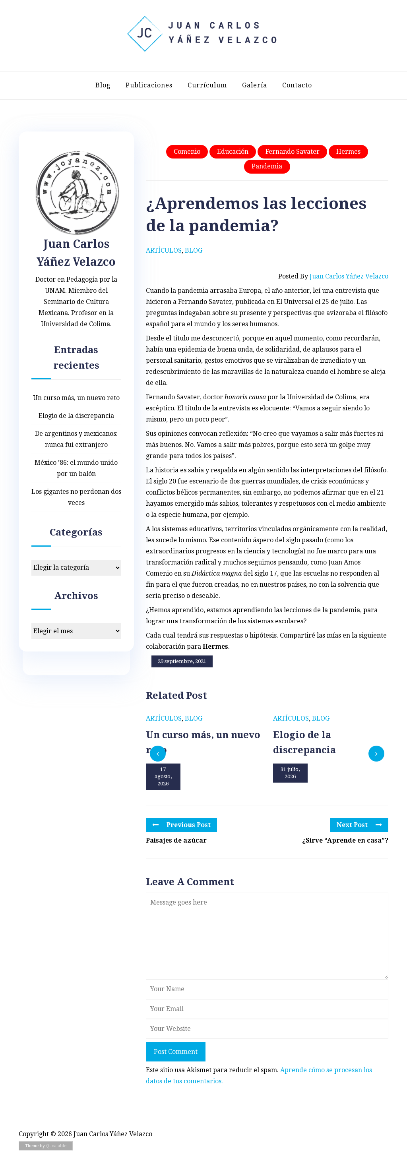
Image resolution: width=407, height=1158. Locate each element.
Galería (254, 85)
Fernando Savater (293, 151)
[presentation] (158, 754)
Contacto (297, 85)
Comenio (187, 151)
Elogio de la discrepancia (76, 416)
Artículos (164, 250)
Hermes (348, 151)
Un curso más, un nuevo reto (76, 398)
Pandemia (267, 166)
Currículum (207, 85)
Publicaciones (149, 85)
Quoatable (56, 1146)
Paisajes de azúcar (176, 840)
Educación (232, 151)
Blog (102, 85)
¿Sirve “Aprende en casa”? (345, 840)
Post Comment (176, 1052)
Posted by (333, 276)
